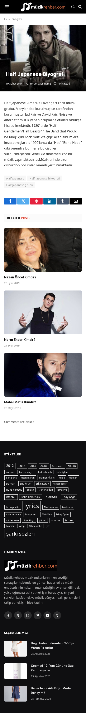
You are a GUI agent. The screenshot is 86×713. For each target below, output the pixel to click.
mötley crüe (12, 520)
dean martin (28, 477)
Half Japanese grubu (19, 185)
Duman (10, 483)
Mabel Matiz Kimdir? (20, 402)
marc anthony (13, 514)
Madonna (67, 507)
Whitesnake (35, 526)
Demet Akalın (46, 477)
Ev (5, 19)
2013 (22, 466)
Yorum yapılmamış (40, 83)
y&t (48, 525)
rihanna (56, 520)
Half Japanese (15, 178)
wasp (22, 526)
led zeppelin (12, 507)
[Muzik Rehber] (43, 7)
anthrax (10, 472)
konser (52, 496)
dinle (62, 477)
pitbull (42, 520)
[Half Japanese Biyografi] (43, 58)
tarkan (69, 520)
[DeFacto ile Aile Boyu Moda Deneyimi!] (15, 694)
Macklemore (51, 507)
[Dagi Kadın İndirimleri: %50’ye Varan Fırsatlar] (15, 649)
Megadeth (31, 514)
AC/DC (43, 465)
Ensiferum (25, 483)
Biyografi (16, 19)
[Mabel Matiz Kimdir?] (43, 374)
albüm (72, 466)
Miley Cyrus (62, 514)
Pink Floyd (29, 520)
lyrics (31, 506)
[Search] (79, 6)
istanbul (11, 497)
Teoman (10, 525)
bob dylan (62, 472)
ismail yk (62, 489)
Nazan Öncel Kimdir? (20, 277)
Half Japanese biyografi (44, 178)
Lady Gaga (68, 497)
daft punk (11, 477)
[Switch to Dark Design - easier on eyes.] (73, 7)
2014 (33, 466)
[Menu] (7, 6)
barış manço (25, 472)
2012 (10, 465)
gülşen (30, 489)
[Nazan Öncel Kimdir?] (43, 250)
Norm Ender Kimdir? (19, 340)
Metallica (47, 514)
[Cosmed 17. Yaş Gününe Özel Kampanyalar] (15, 671)
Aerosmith (57, 465)
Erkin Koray (42, 483)
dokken (73, 477)
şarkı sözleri (20, 533)
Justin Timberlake (31, 497)
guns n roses (14, 489)
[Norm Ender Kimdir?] (43, 312)
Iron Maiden (46, 489)
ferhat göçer (59, 483)
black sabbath (44, 472)
